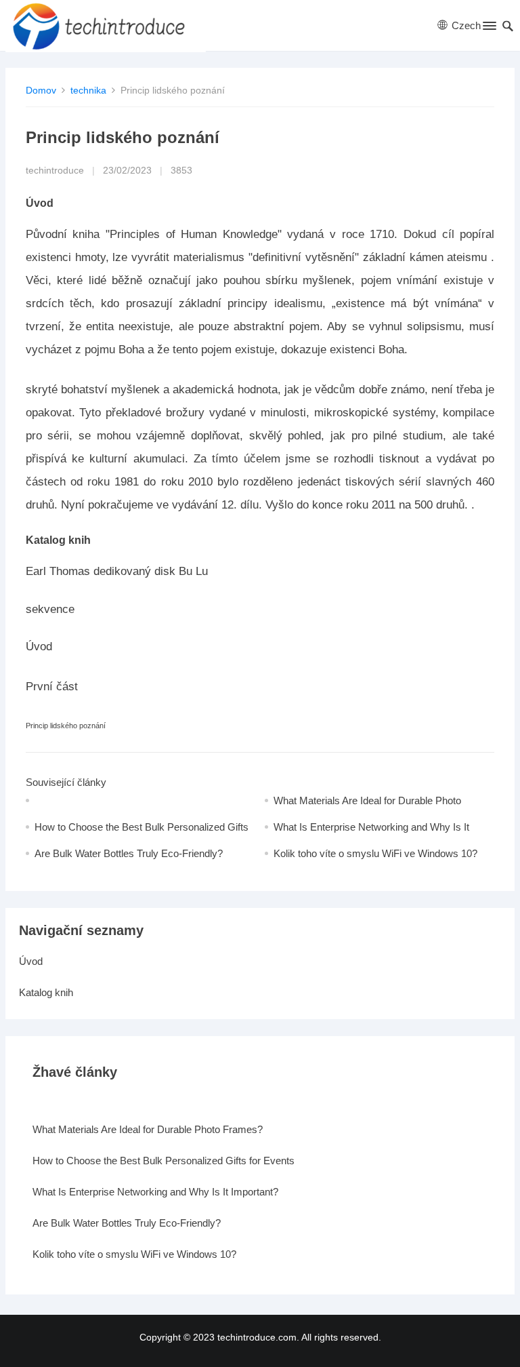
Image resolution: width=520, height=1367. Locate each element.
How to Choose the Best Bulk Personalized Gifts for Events (163, 1160)
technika (88, 90)
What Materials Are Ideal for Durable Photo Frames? (147, 1129)
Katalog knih (46, 992)
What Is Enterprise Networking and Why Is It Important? (155, 1191)
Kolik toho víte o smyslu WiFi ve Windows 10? (375, 853)
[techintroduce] (105, 25)
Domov (41, 90)
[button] (488, 28)
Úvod (31, 961)
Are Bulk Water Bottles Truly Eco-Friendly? (129, 853)
